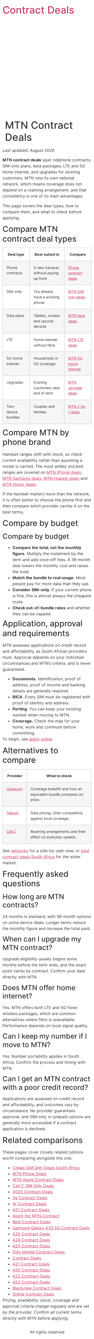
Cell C (11, 831)
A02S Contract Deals (33, 1191)
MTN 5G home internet (75, 363)
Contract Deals (38, 10)
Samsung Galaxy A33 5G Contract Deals (51, 1227)
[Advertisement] (47, 70)
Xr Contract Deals (29, 1203)
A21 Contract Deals (31, 1263)
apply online (40, 739)
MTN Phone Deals (29, 1173)
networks (19, 850)
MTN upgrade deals (75, 387)
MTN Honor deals (19, 484)
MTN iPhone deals (64, 472)
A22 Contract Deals (31, 1276)
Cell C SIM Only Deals (33, 1185)
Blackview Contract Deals (37, 1288)
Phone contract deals (75, 273)
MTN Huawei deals (61, 478)
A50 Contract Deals (31, 1270)
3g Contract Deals (30, 1197)
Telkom (13, 813)
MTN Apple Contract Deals (38, 1179)
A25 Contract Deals (31, 1233)
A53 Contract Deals (31, 1282)
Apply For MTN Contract (36, 1215)
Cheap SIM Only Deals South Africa (46, 1167)
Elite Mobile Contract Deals (39, 1251)
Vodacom (15, 789)
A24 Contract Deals (31, 1239)
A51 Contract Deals (31, 1209)
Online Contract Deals (33, 1294)
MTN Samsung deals (22, 478)
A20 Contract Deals (31, 1245)
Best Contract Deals (32, 1221)
